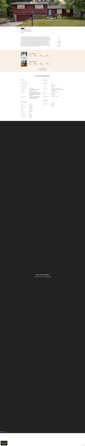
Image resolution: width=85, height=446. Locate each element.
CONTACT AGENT (42, 69)
